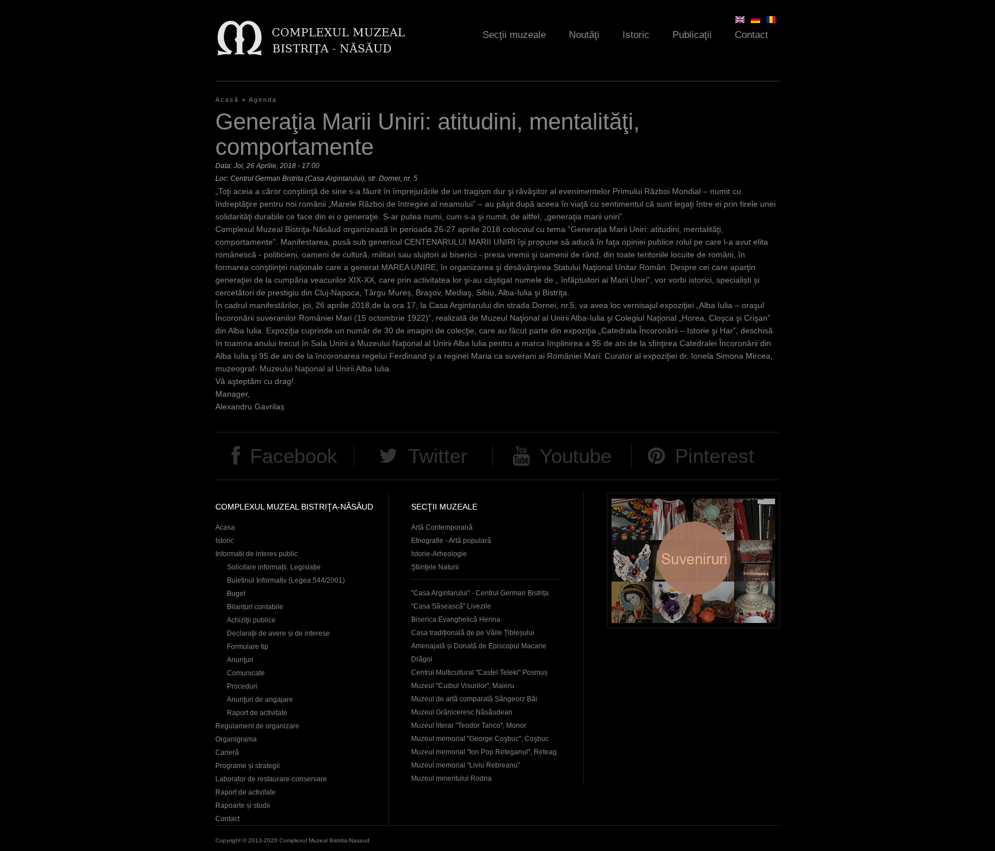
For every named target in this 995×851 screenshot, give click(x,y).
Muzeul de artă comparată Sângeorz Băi (474, 699)
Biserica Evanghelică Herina (455, 620)
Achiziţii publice (251, 620)
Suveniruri (693, 560)
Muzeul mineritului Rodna (451, 778)
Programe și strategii (247, 766)
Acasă (227, 99)
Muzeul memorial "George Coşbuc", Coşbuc (480, 739)
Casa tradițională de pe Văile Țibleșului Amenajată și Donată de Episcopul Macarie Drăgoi (478, 646)
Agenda (263, 99)
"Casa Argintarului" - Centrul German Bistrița (480, 593)
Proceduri (242, 686)
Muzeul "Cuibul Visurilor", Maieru (462, 686)
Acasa (225, 527)
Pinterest (714, 456)
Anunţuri (240, 660)
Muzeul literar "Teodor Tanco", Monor (468, 725)
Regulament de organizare (257, 726)
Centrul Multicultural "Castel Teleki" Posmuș (479, 672)
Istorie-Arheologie (439, 554)
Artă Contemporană (442, 527)
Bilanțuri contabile (255, 607)
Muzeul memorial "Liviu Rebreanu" (465, 765)
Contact (751, 34)
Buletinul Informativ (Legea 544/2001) (286, 580)
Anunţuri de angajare (260, 700)
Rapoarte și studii (242, 805)
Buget (236, 594)
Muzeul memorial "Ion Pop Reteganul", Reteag (484, 752)
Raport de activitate (257, 713)
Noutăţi (584, 34)
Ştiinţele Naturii (435, 567)
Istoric (636, 34)
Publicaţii (692, 34)
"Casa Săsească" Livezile (451, 606)
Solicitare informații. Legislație (274, 567)
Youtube (576, 456)
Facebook (293, 456)
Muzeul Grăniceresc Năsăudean (461, 712)
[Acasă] (310, 37)
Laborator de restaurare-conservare (271, 779)
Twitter (438, 456)
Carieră (227, 753)
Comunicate (246, 673)
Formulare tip (247, 647)
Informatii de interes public (256, 554)
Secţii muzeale (514, 34)
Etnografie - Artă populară (451, 541)
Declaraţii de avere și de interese (278, 633)
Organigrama (236, 739)
